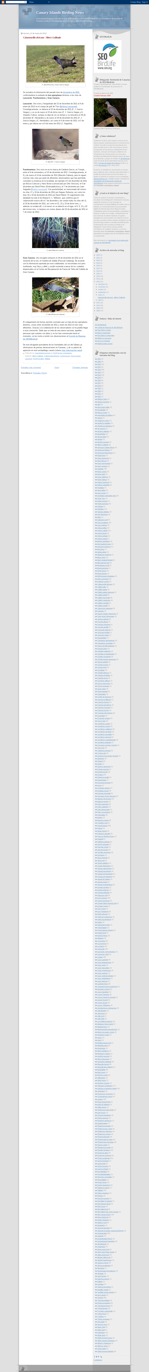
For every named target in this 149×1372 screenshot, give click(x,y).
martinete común (103, 1035)
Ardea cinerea (102, 501)
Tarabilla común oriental (105, 1292)
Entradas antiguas (80, 367)
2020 (98, 260)
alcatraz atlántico (103, 431)
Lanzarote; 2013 (103, 954)
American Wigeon (103, 450)
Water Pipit (101, 1327)
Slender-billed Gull (103, 1257)
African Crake (102, 412)
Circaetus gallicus (103, 681)
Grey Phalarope (103, 911)
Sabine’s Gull (102, 1222)
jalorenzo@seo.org (100, 179)
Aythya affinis (102, 528)
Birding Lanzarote (39, 189)
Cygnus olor (101, 753)
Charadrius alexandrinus (106, 640)
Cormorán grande (103, 718)
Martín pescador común (105, 1032)
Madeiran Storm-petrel (105, 1024)
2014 (98, 276)
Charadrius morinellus (105, 643)
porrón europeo (102, 1166)
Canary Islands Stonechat (106, 614)
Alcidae (99, 439)
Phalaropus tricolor (104, 1134)
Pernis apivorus (102, 1118)
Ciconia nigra (102, 667)
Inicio (57, 367)
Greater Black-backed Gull (106, 903)
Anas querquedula (103, 463)
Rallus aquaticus (103, 1193)
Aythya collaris (102, 530)
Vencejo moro (102, 1324)
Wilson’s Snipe (102, 1346)
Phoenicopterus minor (105, 1139)
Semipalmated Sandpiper (106, 1241)
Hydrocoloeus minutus (105, 930)
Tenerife (100, 1298)
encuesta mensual (103, 783)
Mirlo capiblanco (103, 1051)
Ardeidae (100, 509)
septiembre (102, 292)
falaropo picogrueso (104, 799)
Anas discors (102, 461)
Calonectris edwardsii (104, 608)
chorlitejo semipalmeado (105, 654)
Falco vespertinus (103, 812)
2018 (98, 265)
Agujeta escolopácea (104, 426)
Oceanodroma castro (104, 1096)
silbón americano (103, 1255)
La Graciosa (101, 943)
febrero (99, 817)
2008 (98, 311)
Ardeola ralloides (103, 512)
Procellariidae (102, 1171)
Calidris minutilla (103, 603)
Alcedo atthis (101, 437)
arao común (101, 493)
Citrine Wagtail (102, 691)
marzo (99, 1037)
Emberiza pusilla (103, 777)
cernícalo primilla (103, 632)
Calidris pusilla (102, 605)
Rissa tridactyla (102, 1217)
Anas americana (103, 458)
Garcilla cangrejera (104, 852)
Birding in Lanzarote (104, 338)
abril (100, 300)
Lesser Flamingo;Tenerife (106, 997)
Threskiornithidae (103, 1300)
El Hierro (100, 775)
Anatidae (100, 469)
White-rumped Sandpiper (106, 1341)
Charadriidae (101, 638)
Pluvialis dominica (103, 1150)
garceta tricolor (102, 850)
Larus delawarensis (104, 962)
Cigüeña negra (102, 678)
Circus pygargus (103, 686)
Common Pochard (103, 707)
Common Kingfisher (104, 705)
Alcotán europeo (103, 442)
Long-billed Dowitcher (104, 1021)
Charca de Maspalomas (105, 646)
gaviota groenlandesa (104, 884)
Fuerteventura (65, 356)
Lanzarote (28, 359)
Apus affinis (101, 490)
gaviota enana (102, 882)
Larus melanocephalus (105, 976)
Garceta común (102, 847)
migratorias (101, 1048)
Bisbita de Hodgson (104, 555)
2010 (98, 305)
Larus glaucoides (103, 968)
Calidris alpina (102, 589)
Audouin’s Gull (102, 520)
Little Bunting (101, 1011)
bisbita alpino (101, 552)
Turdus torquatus (103, 1319)
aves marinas (102, 525)
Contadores (98, 1360)
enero (99, 785)
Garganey (100, 855)
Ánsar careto (102, 471)
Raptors (100, 1196)
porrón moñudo (102, 1169)
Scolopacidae (102, 1233)
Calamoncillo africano (51, 356)
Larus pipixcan (102, 981)
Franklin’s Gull (102, 823)
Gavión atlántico (103, 863)
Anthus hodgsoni (103, 482)
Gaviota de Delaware (104, 876)
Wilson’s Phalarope (104, 1343)
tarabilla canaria (102, 1290)
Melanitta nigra (102, 1045)
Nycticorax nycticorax (105, 1094)
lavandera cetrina (103, 989)
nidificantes (101, 1078)
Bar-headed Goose (104, 544)
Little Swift (100, 1019)
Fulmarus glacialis (103, 833)
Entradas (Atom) (40, 373)
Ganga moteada (103, 844)
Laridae (100, 957)
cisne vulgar (101, 689)
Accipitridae (101, 410)
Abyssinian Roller (103, 407)
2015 (98, 273)
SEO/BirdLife (125, 158)
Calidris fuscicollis (103, 597)
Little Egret (101, 1013)
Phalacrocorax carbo (104, 1129)
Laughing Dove (102, 984)
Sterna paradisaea (103, 1265)
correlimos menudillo (104, 734)
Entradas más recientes (31, 367)
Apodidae (100, 488)
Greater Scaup (102, 906)
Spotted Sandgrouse (104, 1260)
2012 (98, 281)
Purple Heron (102, 1182)
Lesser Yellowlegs (103, 1005)
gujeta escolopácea (104, 919)
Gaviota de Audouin (104, 871)
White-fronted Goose (104, 1338)
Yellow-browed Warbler (105, 1351)
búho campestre (103, 579)
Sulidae (99, 1281)
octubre (101, 289)
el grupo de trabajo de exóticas (109, 163)
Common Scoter (103, 710)
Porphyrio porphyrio (104, 1155)
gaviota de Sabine (103, 879)
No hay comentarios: (64, 353)
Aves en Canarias (103, 341)
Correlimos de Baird (104, 732)
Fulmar (99, 828)
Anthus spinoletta (103, 485)
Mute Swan (101, 1072)
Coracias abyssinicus (105, 713)
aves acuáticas (102, 522)
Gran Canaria (75, 356)
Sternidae (100, 1268)
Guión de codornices (104, 917)
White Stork (101, 1335)
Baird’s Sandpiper (103, 541)
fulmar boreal (102, 831)
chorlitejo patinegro (104, 651)
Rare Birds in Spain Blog (105, 335)
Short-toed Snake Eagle (105, 1252)
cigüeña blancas (103, 673)
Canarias (100, 611)
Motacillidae (101, 1069)
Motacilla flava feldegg (105, 1067)
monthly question (103, 1056)
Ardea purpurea (102, 504)
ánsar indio (101, 474)
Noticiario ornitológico (104, 1086)
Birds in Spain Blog (103, 333)
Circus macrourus (103, 683)
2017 (98, 268)
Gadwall (100, 839)
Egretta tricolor (102, 772)
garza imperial (102, 858)
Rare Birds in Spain (104, 330)
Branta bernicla (102, 568)
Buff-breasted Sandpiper (106, 576)
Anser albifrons (102, 477)
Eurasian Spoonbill (103, 793)
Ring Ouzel (101, 1206)
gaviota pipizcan (103, 890)
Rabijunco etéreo (103, 1188)
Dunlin (99, 764)
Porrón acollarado (103, 1158)
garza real (100, 860)
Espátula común (103, 791)
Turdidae (100, 1316)
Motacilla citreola (103, 1064)
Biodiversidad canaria (104, 343)
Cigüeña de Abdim (103, 675)
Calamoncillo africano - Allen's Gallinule (42, 37)
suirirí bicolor (101, 1276)
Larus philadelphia (103, 978)
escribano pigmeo (103, 788)
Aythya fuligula (102, 536)
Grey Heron (101, 909)
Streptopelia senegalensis (106, 1271)
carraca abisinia (103, 619)
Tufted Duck (101, 1314)
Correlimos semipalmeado (106, 740)
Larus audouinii (102, 960)
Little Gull (100, 1016)
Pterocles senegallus (104, 1177)
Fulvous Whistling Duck (105, 836)
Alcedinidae (101, 434)
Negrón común (102, 1075)
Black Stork (101, 557)
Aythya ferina (102, 533)
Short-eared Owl (103, 1249)
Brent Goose (101, 571)
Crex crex (100, 748)
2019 (98, 263)
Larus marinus (102, 973)
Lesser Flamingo (103, 994)
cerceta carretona (103, 624)
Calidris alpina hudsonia (105, 592)
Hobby (99, 922)
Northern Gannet (103, 1083)
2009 (98, 308)
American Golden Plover (106, 447)
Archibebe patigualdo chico (106, 496)
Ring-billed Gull (102, 1209)
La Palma (100, 946)
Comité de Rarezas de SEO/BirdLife (110, 327)
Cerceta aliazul (102, 622)
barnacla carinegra (104, 547)
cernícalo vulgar (103, 635)
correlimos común (103, 726)
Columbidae (101, 694)
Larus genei (101, 965)
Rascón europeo (103, 1198)
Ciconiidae (101, 670)
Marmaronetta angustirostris (107, 1029)
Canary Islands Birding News (60, 12)
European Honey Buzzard (106, 796)
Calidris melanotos (103, 600)
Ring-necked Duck (104, 1214)
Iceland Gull (101, 933)
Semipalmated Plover (104, 1239)
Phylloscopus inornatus (105, 1142)
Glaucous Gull (102, 895)
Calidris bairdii (102, 595)
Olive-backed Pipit (103, 1102)
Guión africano (102, 914)
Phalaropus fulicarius (104, 1131)
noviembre (102, 287)
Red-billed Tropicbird (104, 1201)
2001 (99, 359)
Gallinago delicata (103, 842)
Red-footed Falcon (103, 1204)
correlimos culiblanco (104, 729)
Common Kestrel (103, 702)
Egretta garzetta (103, 769)
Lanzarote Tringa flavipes (106, 952)
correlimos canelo (103, 724)
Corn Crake (101, 721)
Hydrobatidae (102, 927)
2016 (98, 271)
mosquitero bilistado (104, 1062)
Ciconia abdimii (102, 662)
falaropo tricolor (102, 801)
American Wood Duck (105, 453)
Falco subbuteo (102, 807)
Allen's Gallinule (37, 356)
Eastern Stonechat (103, 766)
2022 (98, 255)
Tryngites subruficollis (105, 1311)
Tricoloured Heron (103, 1306)
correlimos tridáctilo (104, 742)
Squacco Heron (102, 1263)
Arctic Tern (101, 498)
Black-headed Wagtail (105, 560)
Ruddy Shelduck (103, 1220)
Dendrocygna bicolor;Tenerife (107, 756)
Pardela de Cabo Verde (105, 1110)
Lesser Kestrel (102, 1000)
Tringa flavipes (102, 1308)
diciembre (101, 284)
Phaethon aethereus (104, 1120)
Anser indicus (102, 479)
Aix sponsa (101, 428)
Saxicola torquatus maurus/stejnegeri (110, 1231)
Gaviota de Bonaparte (105, 874)
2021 (98, 258)
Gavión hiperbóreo (103, 866)
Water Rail (101, 1330)
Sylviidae (100, 1284)
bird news (100, 549)
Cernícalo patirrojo (103, 630)
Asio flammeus (102, 514)
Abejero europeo (103, 402)
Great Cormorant (103, 901)
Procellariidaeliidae (103, 1174)
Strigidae (100, 1273)
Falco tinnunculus (103, 809)
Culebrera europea (104, 750)
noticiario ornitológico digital (106, 1088)
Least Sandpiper (103, 992)
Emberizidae (101, 780)
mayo (100, 295)
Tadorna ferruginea (104, 1287)
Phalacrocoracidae (104, 1126)
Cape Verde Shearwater (105, 616)
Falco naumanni (103, 804)
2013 (98, 279)
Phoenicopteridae (103, 1137)
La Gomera (101, 941)
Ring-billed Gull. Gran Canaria (107, 1212)
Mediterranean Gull (104, 1043)
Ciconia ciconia (102, 665)
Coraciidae (101, 716)
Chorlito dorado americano (106, 659)
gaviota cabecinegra (104, 868)
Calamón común (103, 581)
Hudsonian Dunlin (103, 925)
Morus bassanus (103, 1059)
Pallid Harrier (101, 1107)
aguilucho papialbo (103, 423)
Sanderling (101, 1225)
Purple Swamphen (103, 1185)
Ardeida (100, 506)
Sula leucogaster (103, 1279)
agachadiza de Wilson (105, 415)
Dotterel (100, 761)
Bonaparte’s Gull (103, 565)
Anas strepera (102, 466)
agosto (99, 418)
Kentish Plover (102, 935)
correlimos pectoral (104, 737)
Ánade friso (101, 455)
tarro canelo (101, 1295)
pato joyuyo (101, 1112)
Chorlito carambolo (104, 656)
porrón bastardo (103, 1161)
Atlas (99, 517)
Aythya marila (102, 539)
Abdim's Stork (102, 399)
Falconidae (101, 815)
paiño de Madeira (103, 1104)
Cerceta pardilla (102, 627)
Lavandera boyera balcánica (107, 986)
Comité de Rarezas (104, 697)
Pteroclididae (101, 1180)
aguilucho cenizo (103, 420)
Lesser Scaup (102, 1003)
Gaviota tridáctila (103, 892)
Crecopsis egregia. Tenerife (107, 745)
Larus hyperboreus (104, 970)
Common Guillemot (104, 699)
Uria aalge (100, 1322)
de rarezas (103, 165)
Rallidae (47, 359)
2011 (98, 303)
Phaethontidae (102, 1123)
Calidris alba (101, 587)
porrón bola (101, 1163)
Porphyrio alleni (38, 359)
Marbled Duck (102, 1027)
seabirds (100, 1236)
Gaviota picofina (103, 887)
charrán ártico (102, 648)
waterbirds (101, 1332)
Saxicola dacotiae (103, 1228)
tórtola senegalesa (103, 1303)
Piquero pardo (102, 1145)
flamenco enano (103, 820)
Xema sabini (101, 1348)
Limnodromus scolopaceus (106, 1008)
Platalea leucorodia (104, 1147)
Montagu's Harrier (103, 1054)
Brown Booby (102, 573)
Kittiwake (100, 938)
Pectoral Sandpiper (104, 1115)
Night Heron (101, 1080)
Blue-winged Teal (103, 563)
